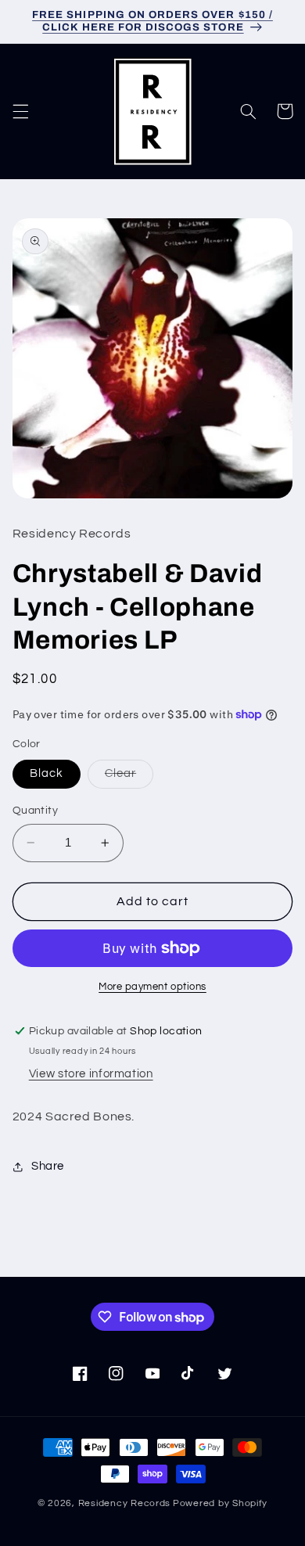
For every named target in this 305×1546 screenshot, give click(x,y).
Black (46, 773)
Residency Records (124, 1503)
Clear (129, 778)
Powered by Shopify (220, 1503)
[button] (20, 111)
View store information (91, 1074)
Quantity (35, 810)
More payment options (152, 987)
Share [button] (47, 1166)
